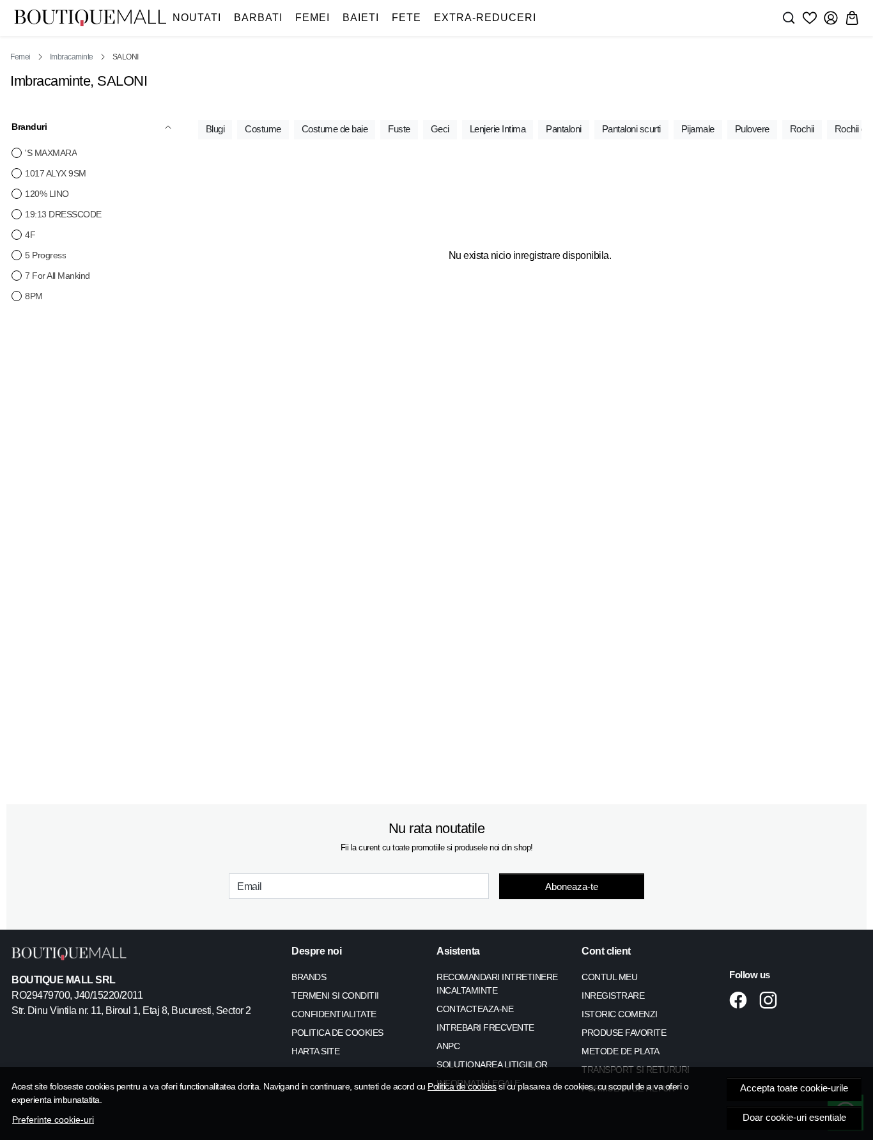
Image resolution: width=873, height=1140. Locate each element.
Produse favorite (624, 1032)
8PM (34, 296)
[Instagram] (771, 999)
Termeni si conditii (335, 995)
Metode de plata (621, 1051)
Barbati (258, 17)
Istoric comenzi (620, 1014)
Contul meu (609, 977)
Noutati (197, 17)
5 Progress (45, 255)
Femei (312, 17)
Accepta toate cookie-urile (794, 1088)
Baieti (361, 17)
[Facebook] (741, 999)
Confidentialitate (333, 1014)
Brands (308, 977)
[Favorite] (810, 18)
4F (30, 235)
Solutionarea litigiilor (492, 1064)
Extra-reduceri (485, 17)
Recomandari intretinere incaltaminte (497, 984)
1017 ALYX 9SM (55, 173)
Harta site (315, 1051)
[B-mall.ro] (90, 17)
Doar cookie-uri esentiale (794, 1118)
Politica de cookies (462, 1086)
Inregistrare (613, 995)
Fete (406, 17)
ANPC (448, 1046)
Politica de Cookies (337, 1032)
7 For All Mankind (57, 275)
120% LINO (47, 194)
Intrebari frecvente (485, 1027)
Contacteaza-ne (474, 1009)
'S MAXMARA (51, 153)
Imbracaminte (71, 56)
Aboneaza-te (571, 886)
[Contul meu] (831, 18)
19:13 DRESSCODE (63, 214)
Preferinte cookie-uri (53, 1119)
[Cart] (852, 18)
